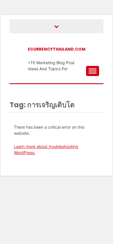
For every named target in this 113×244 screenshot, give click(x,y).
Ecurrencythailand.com (56, 49)
